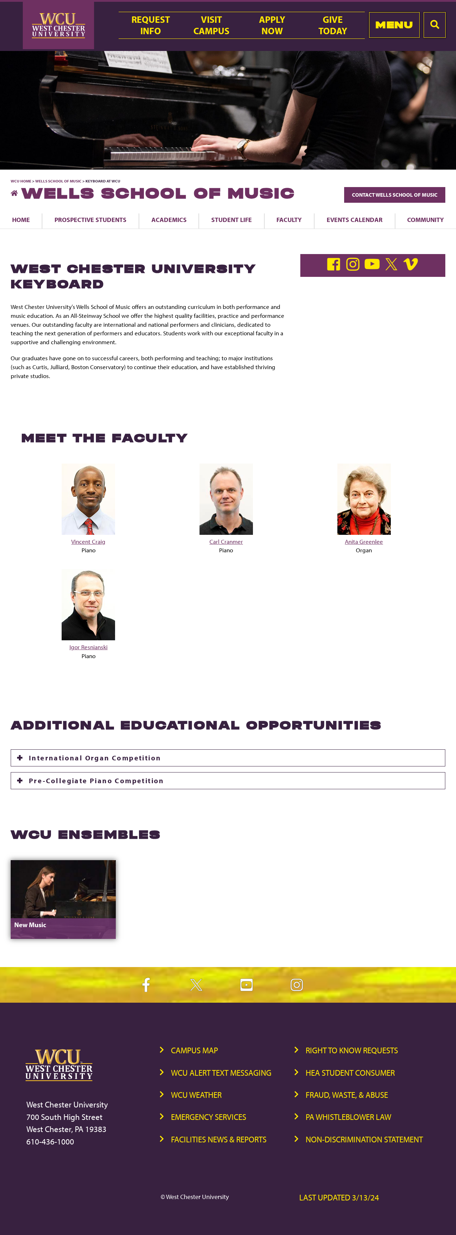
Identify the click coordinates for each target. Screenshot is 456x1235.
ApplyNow (272, 25)
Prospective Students (90, 219)
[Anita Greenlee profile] (364, 532)
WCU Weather (196, 1095)
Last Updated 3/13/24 (339, 1197)
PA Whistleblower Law (348, 1117)
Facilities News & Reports (218, 1139)
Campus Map (194, 1050)
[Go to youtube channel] (373, 268)
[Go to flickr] (411, 268)
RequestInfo (150, 25)
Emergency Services (208, 1117)
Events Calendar (355, 219)
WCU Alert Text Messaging (221, 1073)
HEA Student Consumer (350, 1073)
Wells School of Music (58, 181)
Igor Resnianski (88, 647)
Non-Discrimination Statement (364, 1139)
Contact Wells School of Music (394, 194)
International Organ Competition (95, 757)
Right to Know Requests (352, 1050)
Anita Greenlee (364, 541)
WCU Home (21, 181)
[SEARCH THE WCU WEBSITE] (435, 25)
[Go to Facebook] (335, 268)
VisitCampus (211, 25)
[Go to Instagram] (354, 268)
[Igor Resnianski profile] (88, 638)
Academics (169, 219)
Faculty (289, 219)
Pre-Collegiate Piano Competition (96, 780)
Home (21, 219)
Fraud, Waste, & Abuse (347, 1095)
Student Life (231, 219)
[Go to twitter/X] (393, 268)
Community (425, 219)
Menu (394, 25)
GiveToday (332, 25)
